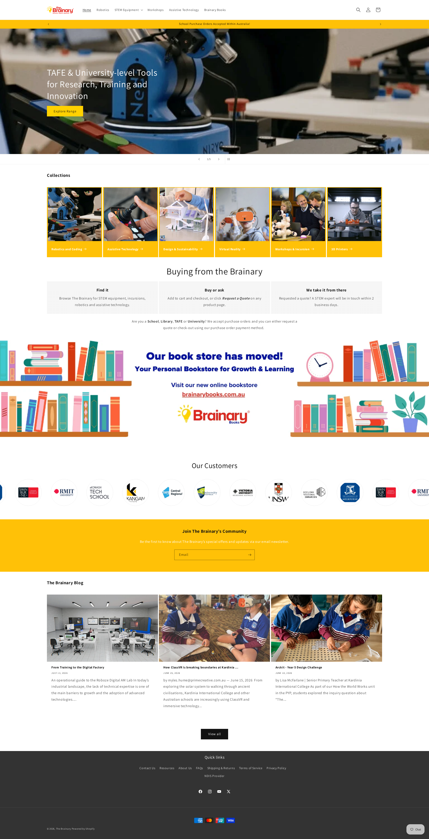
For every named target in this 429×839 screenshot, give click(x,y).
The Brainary (63, 828)
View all (214, 734)
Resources (167, 768)
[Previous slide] (199, 159)
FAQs (199, 768)
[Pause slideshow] (230, 159)
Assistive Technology (123, 249)
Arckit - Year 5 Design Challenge (298, 667)
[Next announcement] (380, 24)
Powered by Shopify (83, 828)
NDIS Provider (214, 776)
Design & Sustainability (180, 249)
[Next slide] (219, 159)
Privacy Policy (276, 768)
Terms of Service (251, 768)
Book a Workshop (67, 105)
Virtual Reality (230, 249)
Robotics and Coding (66, 249)
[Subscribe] (249, 555)
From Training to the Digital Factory (77, 667)
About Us (185, 768)
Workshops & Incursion (292, 249)
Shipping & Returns (221, 768)
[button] (128, 10)
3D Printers (339, 249)
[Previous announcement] (48, 24)
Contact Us (147, 768)
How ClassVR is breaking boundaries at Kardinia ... (200, 667)
